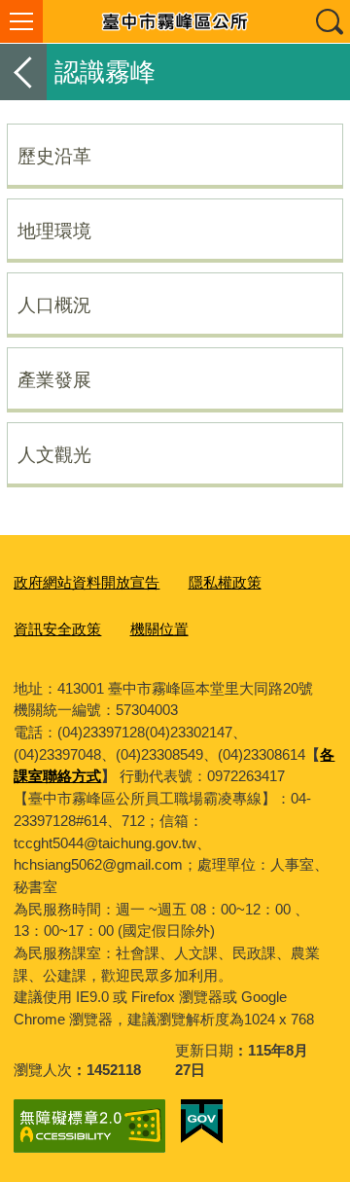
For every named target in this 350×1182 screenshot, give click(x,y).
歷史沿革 (54, 155)
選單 (21, 21)
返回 (23, 72)
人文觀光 (54, 454)
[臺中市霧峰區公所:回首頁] (175, 21)
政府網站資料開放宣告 (86, 582)
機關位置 (159, 629)
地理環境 (54, 230)
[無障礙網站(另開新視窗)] (89, 1126)
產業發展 (54, 379)
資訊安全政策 (57, 629)
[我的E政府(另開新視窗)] (202, 1121)
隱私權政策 (225, 582)
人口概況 (54, 304)
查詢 (328, 21)
